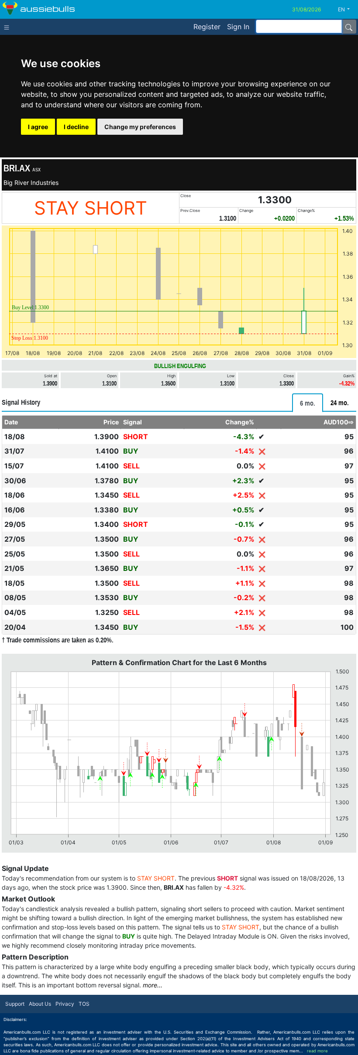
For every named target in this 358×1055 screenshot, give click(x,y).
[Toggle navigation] (8, 26)
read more (317, 1050)
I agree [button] (38, 126)
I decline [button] (76, 126)
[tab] (307, 402)
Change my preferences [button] (140, 126)
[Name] (348, 27)
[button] (347, 9)
